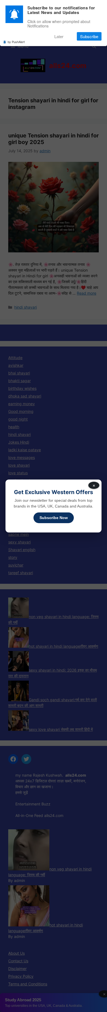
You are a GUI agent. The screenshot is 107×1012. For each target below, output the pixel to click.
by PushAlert (16, 42)
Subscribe (89, 36)
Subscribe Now (54, 517)
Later (58, 36)
